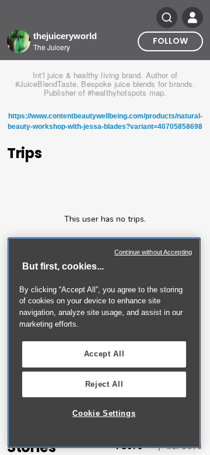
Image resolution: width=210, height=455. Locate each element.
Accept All (104, 353)
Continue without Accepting (153, 252)
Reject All (104, 384)
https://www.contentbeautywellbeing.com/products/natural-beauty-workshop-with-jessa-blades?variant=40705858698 (105, 121)
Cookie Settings (103, 413)
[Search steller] (166, 17)
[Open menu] (192, 17)
